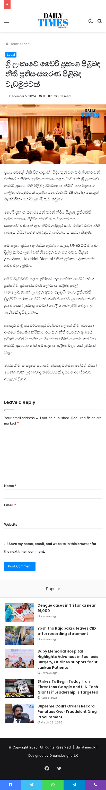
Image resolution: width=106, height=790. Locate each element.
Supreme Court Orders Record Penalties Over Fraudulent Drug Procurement (67, 712)
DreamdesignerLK (63, 755)
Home (13, 44)
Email (10, 505)
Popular (53, 588)
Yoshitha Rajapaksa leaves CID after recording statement (67, 631)
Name (10, 486)
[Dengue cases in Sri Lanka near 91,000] (19, 612)
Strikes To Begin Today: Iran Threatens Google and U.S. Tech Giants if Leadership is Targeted (68, 687)
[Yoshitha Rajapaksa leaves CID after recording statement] (19, 635)
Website (10, 524)
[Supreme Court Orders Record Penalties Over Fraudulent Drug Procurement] (19, 713)
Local (26, 44)
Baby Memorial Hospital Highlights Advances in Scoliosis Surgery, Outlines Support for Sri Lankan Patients (68, 659)
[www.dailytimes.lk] (53, 20)
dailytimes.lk (85, 747)
